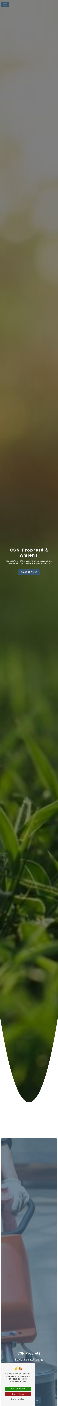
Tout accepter (18, 1388)
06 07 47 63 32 (29, 572)
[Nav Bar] (5, 4)
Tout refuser (18, 1394)
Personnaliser (18, 1399)
